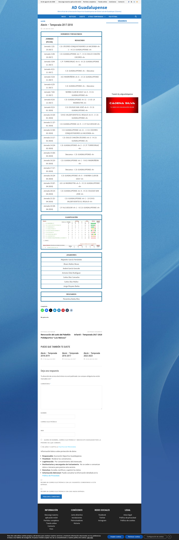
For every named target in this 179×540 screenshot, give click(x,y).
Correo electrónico (49, 422)
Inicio (63, 16)
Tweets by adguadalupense (122, 94)
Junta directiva (77, 515)
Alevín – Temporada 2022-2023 (92, 354)
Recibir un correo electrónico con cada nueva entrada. (63, 491)
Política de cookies (127, 520)
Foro (51, 529)
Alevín (43, 21)
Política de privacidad (127, 517)
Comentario (46, 384)
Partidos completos (89, 2)
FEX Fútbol (113, 16)
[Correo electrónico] (137, 2)
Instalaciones (77, 517)
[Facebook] (129, 2)
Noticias (72, 16)
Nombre (44, 413)
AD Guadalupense (89, 7)
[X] (131, 2)
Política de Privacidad (67, 447)
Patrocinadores (77, 520)
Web (42, 430)
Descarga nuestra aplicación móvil (70, 2)
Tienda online (102, 2)
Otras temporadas (95, 16)
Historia (77, 523)
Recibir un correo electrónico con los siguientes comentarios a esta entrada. (68, 483)
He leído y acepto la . (59, 447)
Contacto (121, 2)
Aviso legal (128, 515)
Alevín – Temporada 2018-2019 (49, 354)
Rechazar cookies (134, 537)
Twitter (102, 517)
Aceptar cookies (115, 537)
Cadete (82, 16)
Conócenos (112, 2)
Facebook (102, 515)
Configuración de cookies (155, 537)
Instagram (102, 520)
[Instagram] (134, 2)
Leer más (90, 538)
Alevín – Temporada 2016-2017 (70, 354)
